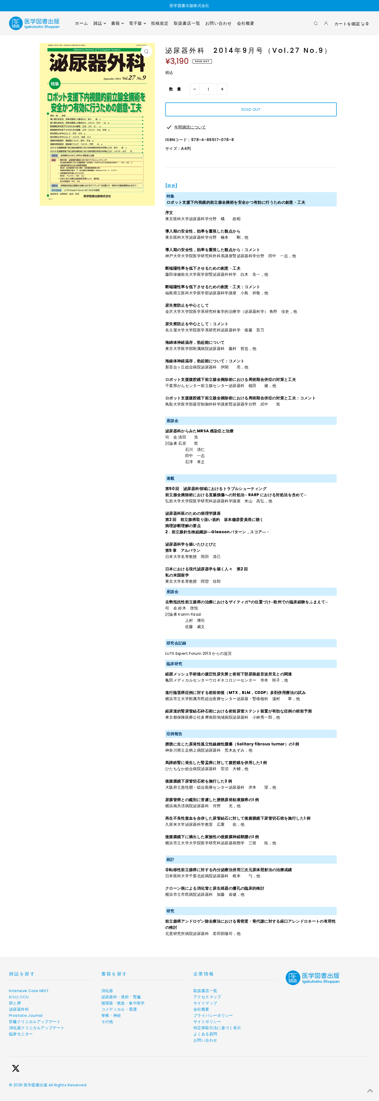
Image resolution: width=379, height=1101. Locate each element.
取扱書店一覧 (205, 990)
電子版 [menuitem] (135, 23)
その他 (107, 1021)
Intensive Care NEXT (29, 990)
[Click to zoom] (146, 51)
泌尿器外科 (19, 1009)
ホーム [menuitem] (81, 23)
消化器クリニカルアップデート (36, 1027)
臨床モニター (21, 1034)
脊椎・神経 (111, 1015)
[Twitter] (16, 1069)
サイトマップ (205, 1003)
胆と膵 (15, 1003)
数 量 (173, 89)
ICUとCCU (19, 997)
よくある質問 (205, 1034)
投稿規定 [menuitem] (160, 23)
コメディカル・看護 (119, 1009)
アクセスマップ (207, 997)
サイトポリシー (207, 1021)
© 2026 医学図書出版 (28, 1085)
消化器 (107, 990)
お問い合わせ (205, 1040)
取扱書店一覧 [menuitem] (187, 23)
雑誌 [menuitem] (97, 23)
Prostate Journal (26, 1015)
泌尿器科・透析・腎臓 (121, 997)
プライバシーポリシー (213, 1015)
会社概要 (201, 1009)
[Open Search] (315, 23)
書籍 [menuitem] (115, 23)
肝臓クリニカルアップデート (35, 1021)
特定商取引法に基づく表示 (217, 1027)
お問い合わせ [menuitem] (218, 23)
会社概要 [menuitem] (246, 23)
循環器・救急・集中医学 (123, 1003)
